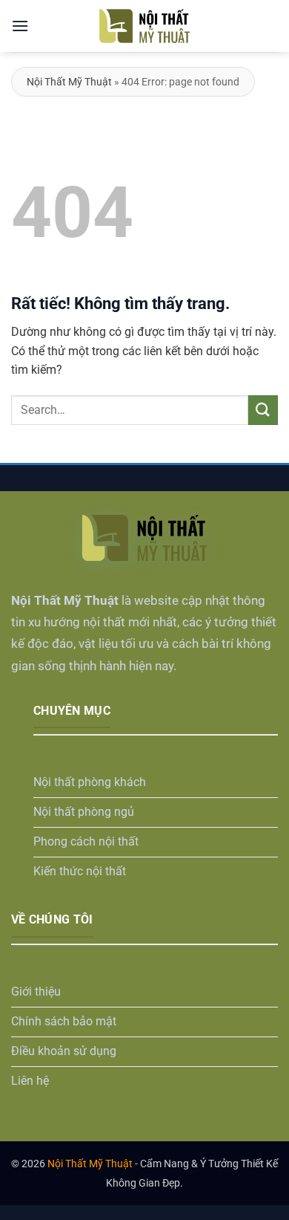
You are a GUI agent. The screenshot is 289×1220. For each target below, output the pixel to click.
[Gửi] (263, 409)
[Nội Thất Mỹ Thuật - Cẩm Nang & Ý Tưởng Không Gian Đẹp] (144, 26)
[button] (20, 25)
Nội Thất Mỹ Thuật (69, 82)
